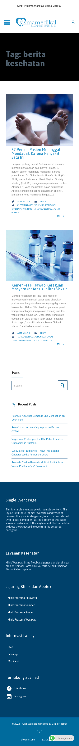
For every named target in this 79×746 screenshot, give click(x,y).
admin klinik (23, 201)
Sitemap (13, 654)
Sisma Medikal (59, 723)
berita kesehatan (44, 209)
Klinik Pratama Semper (21, 605)
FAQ (10, 646)
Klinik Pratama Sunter (20, 612)
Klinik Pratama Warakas (22, 619)
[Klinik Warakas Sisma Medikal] (43, 22)
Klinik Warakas (29, 723)
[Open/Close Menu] (7, 22)
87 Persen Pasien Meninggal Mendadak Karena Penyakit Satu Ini (36, 153)
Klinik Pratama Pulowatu (22, 597)
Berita (43, 201)
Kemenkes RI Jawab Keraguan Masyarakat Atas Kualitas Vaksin (39, 287)
